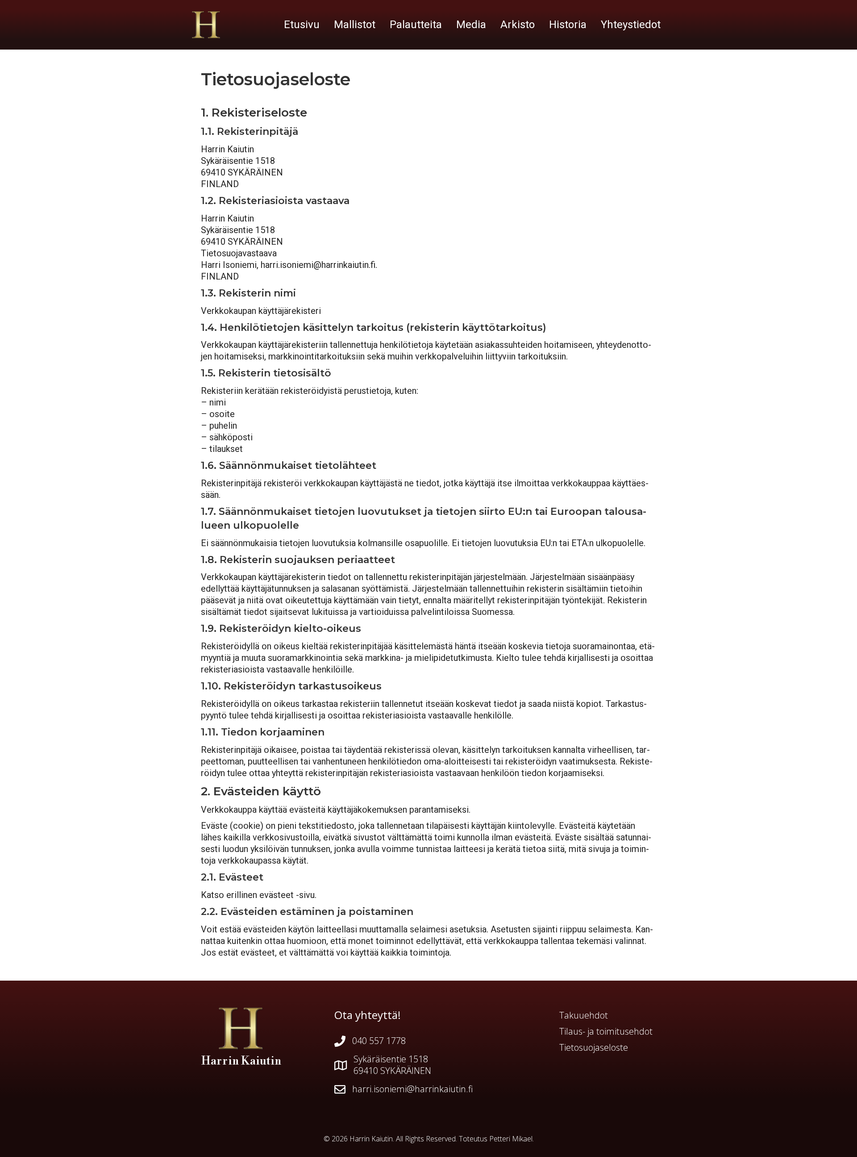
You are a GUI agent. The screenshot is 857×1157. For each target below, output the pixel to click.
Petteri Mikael (511, 1139)
